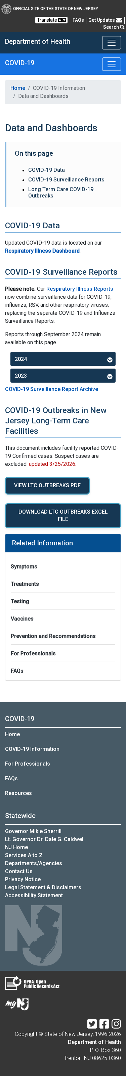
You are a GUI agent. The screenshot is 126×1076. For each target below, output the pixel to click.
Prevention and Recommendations (53, 636)
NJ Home (16, 847)
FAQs (17, 671)
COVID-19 (19, 719)
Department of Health (94, 1042)
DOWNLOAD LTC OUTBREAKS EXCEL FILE (63, 515)
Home (17, 88)
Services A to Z (24, 855)
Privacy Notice (23, 879)
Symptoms (24, 566)
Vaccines (22, 619)
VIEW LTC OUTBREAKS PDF (47, 485)
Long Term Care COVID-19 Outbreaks (60, 192)
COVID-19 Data (46, 170)
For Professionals (33, 653)
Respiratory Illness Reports (79, 289)
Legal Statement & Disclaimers (43, 887)
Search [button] (111, 27)
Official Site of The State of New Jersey (55, 8)
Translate (47, 20)
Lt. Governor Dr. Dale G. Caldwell (45, 839)
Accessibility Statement (34, 895)
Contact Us (19, 871)
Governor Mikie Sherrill (33, 831)
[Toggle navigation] (111, 42)
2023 (21, 376)
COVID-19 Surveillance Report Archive (51, 389)
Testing (20, 601)
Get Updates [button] (102, 20)
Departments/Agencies (33, 863)
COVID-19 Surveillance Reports (66, 179)
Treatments (25, 584)
